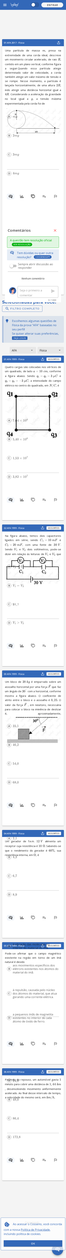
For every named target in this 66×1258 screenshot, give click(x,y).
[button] (52, 4)
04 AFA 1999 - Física (14, 833)
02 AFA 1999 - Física (14, 528)
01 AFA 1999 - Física (14, 359)
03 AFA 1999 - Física (14, 674)
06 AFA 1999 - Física (14, 1071)
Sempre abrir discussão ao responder (35, 265)
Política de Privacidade (35, 1230)
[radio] (9, 117)
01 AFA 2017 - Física (14, 42)
